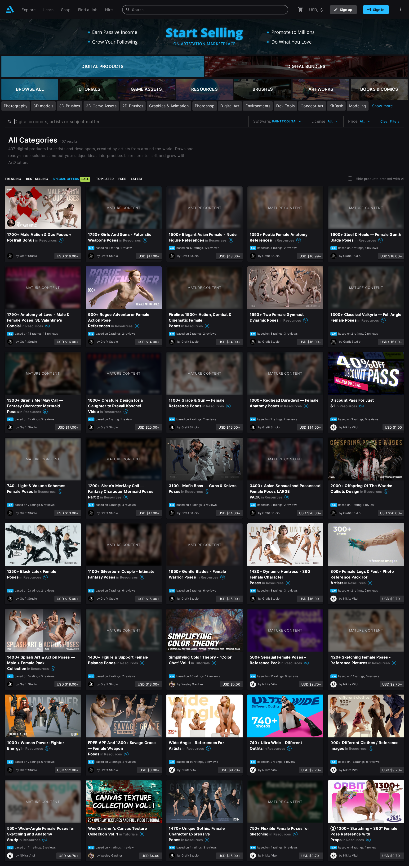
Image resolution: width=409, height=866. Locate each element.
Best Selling (37, 179)
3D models (43, 105)
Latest (137, 179)
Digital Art (229, 105)
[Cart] (300, 9)
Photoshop (205, 105)
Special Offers (71, 179)
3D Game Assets (101, 105)
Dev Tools (285, 105)
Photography (15, 105)
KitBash (336, 105)
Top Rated (105, 179)
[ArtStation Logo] (10, 9)
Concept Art (312, 105)
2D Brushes (132, 105)
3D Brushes (69, 105)
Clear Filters (389, 121)
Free (122, 179)
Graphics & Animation (169, 105)
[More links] (400, 9)
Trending (13, 179)
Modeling (357, 105)
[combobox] (205, 9)
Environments (258, 105)
